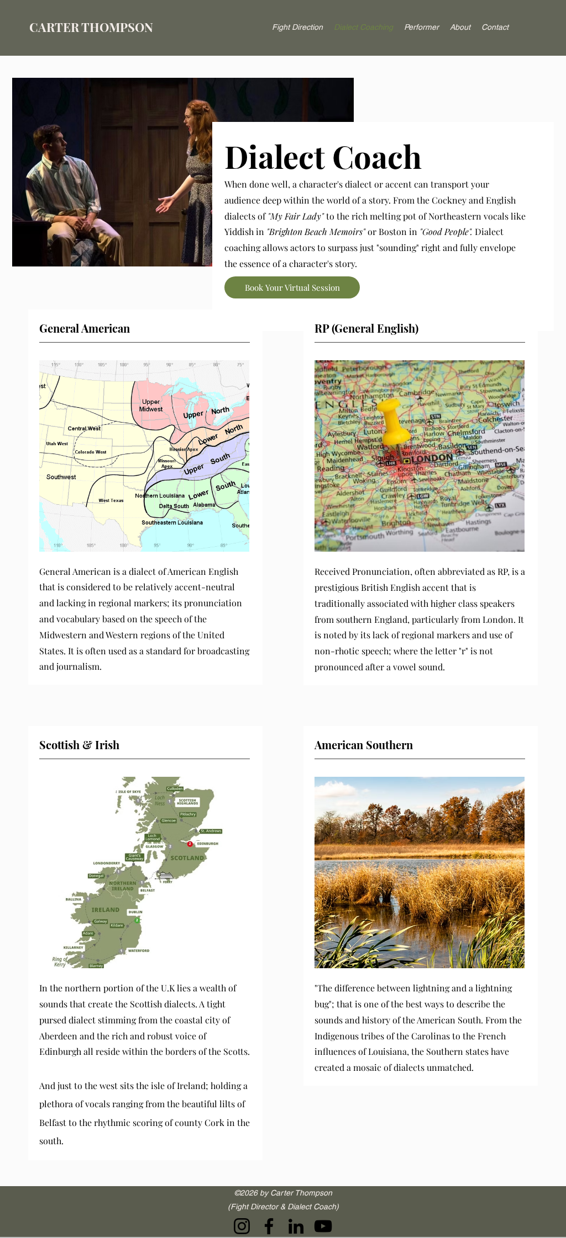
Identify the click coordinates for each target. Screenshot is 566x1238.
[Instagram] (242, 1226)
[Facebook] (269, 1226)
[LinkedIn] (296, 1226)
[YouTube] (323, 1226)
